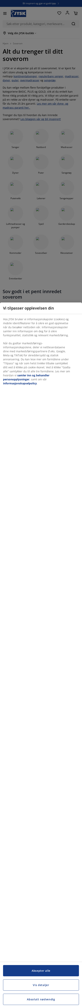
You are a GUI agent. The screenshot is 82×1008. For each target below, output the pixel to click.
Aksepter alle (41, 970)
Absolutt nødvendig (41, 999)
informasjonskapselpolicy (20, 383)
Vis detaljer (41, 985)
